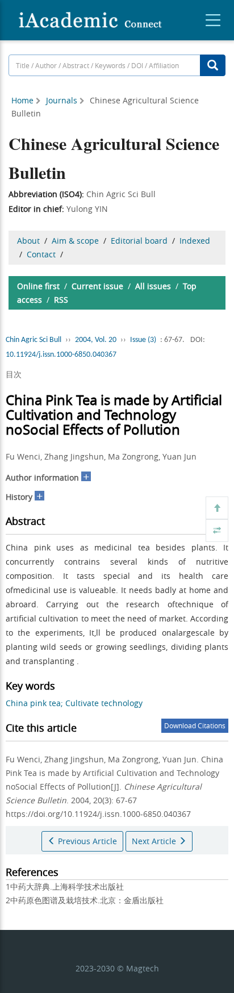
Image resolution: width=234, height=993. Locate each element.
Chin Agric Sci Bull (33, 340)
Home (22, 100)
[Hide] (217, 530)
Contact (41, 254)
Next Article (155, 841)
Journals (61, 100)
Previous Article (86, 841)
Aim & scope (75, 240)
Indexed (194, 240)
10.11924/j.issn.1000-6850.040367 (61, 355)
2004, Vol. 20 (95, 340)
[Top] (217, 507)
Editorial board (139, 240)
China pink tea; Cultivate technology (74, 703)
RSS (61, 299)
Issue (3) (143, 340)
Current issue (97, 286)
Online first (38, 286)
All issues (153, 286)
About (28, 240)
